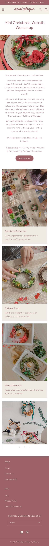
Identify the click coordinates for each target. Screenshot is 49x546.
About (7, 468)
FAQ (6, 495)
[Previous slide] (19, 447)
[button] (3, 9)
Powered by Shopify (32, 542)
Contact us (24, 158)
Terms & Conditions (13, 506)
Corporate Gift (11, 479)
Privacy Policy (11, 501)
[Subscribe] (39, 523)
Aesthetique (20, 542)
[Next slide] (29, 447)
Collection (9, 474)
